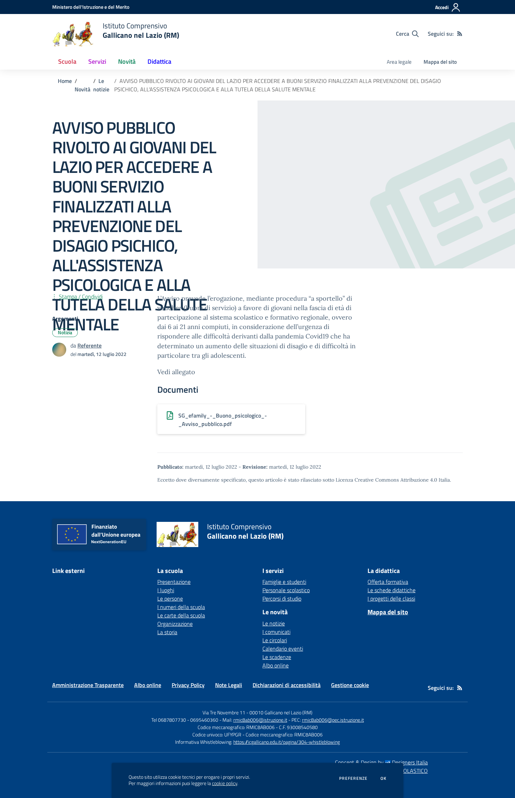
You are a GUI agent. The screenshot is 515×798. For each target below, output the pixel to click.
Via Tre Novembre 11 (223, 712)
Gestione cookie (350, 685)
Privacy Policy (188, 685)
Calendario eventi (282, 648)
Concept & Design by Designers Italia (381, 762)
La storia (167, 632)
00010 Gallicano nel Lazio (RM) (281, 712)
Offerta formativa (388, 582)
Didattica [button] (159, 61)
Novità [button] (127, 61)
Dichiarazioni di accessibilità (287, 685)
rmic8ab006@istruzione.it (260, 719)
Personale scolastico (286, 590)
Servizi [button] (97, 61)
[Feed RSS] (459, 33)
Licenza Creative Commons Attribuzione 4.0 (386, 480)
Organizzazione (175, 624)
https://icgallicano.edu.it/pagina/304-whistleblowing (286, 742)
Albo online (275, 665)
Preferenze (353, 778)
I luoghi (165, 590)
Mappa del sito (440, 62)
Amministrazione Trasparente (88, 685)
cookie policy (224, 783)
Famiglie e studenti (284, 582)
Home (65, 81)
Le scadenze (276, 657)
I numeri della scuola (181, 607)
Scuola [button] (67, 61)
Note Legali (228, 685)
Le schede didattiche (392, 590)
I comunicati (276, 632)
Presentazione (174, 582)
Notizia (65, 332)
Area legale (399, 62)
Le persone (170, 598)
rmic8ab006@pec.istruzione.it (333, 719)
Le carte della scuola (181, 615)
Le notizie (101, 85)
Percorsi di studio (281, 598)
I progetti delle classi (391, 598)
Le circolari (274, 640)
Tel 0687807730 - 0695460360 (184, 719)
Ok (383, 778)
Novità (82, 89)
